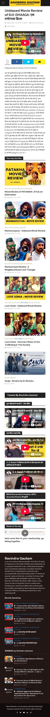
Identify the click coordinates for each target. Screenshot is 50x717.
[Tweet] (28, 61)
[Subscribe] (39, 61)
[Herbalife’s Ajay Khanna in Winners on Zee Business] (9, 659)
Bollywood (9, 228)
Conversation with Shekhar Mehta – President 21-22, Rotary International (29, 607)
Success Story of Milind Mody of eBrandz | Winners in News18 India (28, 681)
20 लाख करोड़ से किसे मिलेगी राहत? (27, 643)
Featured (24, 303)
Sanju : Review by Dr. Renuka (19, 381)
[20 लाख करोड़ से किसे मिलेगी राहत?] (9, 641)
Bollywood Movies (12, 189)
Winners (33, 656)
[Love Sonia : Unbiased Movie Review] (25, 288)
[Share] (16, 61)
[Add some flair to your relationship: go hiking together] (25, 533)
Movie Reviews (26, 189)
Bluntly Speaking (20, 603)
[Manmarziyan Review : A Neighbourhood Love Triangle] (25, 249)
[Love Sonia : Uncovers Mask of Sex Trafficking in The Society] (25, 324)
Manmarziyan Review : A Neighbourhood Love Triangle (20, 268)
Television (25, 656)
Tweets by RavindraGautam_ (15, 399)
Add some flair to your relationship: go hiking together (24, 540)
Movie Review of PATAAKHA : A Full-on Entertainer (24, 193)
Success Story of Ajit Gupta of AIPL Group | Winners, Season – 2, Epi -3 (29, 671)
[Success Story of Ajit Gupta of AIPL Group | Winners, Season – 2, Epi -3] (9, 669)
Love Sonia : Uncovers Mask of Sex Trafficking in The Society (22, 343)
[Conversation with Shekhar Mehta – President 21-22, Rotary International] (9, 606)
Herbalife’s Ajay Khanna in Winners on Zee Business (28, 660)
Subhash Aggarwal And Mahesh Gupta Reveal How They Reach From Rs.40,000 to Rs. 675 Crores (28, 693)
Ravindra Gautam (37, 23)
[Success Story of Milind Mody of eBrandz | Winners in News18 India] (9, 681)
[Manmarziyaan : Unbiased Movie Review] (25, 213)
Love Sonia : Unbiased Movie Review (23, 306)
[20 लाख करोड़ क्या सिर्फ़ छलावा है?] (9, 630)
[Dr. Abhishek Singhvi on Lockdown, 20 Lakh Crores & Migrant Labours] (9, 617)
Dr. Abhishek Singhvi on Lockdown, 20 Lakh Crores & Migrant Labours (28, 620)
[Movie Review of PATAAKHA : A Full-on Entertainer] (25, 174)
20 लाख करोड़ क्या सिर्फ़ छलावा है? (26, 632)
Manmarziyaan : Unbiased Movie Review (25, 231)
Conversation (33, 603)
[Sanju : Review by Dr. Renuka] (25, 363)
